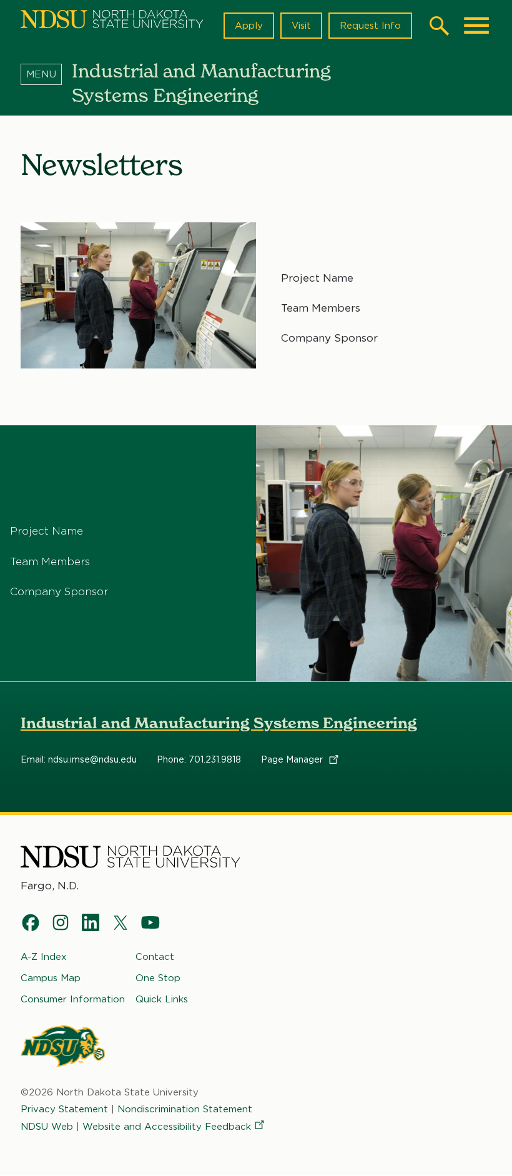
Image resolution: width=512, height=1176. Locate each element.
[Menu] (46, 74)
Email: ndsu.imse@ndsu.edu (79, 759)
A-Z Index (44, 956)
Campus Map (51, 978)
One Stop (157, 978)
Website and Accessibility (166, 1126)
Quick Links (161, 999)
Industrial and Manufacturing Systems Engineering (219, 723)
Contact (154, 956)
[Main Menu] (476, 26)
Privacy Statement (64, 1109)
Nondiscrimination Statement (184, 1109)
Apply (249, 25)
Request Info (370, 25)
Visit (301, 25)
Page (293, 759)
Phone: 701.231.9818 (199, 759)
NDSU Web (47, 1126)
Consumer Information (73, 999)
